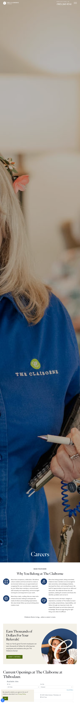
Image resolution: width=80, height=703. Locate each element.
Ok (5, 698)
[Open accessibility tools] (3, 700)
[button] (75, 3)
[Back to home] (11, 3)
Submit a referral (14, 657)
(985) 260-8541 (64, 4)
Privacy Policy (22, 694)
